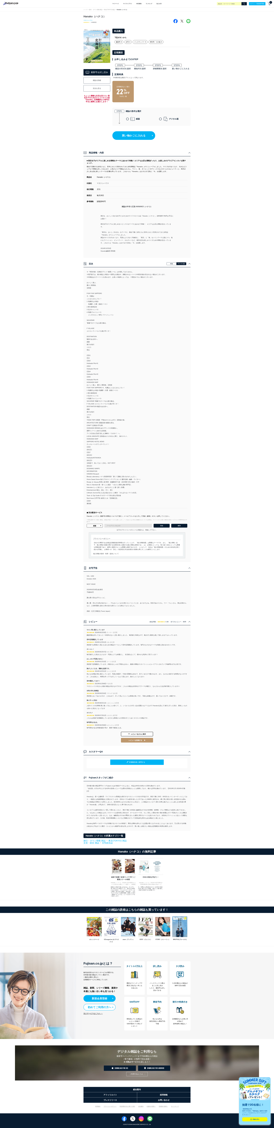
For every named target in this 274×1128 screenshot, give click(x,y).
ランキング (149, 3)
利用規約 (97, 1106)
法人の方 (159, 3)
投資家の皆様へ (163, 1106)
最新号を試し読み (99, 72)
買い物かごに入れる (134, 135)
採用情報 (164, 1095)
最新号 (118, 42)
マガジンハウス (87, 20)
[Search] (244, 3)
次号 (127, 42)
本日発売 (138, 3)
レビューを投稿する (135, 740)
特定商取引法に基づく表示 (127, 1106)
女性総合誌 (107, 843)
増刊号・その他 (155, 42)
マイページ (115, 3)
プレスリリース (110, 1100)
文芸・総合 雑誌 (91, 843)
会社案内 (140, 1106)
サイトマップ (175, 1106)
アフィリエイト (110, 1095)
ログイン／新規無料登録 (257, 3)
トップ (85, 9)
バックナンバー (139, 42)
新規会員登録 (99, 998)
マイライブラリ (127, 3)
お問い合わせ (164, 1100)
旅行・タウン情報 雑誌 (95, 9)
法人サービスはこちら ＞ (93, 1013)
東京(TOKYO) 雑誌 (109, 9)
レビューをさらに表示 (138, 734)
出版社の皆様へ (151, 1106)
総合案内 (137, 1089)
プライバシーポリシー (110, 1106)
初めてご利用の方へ (99, 1007)
